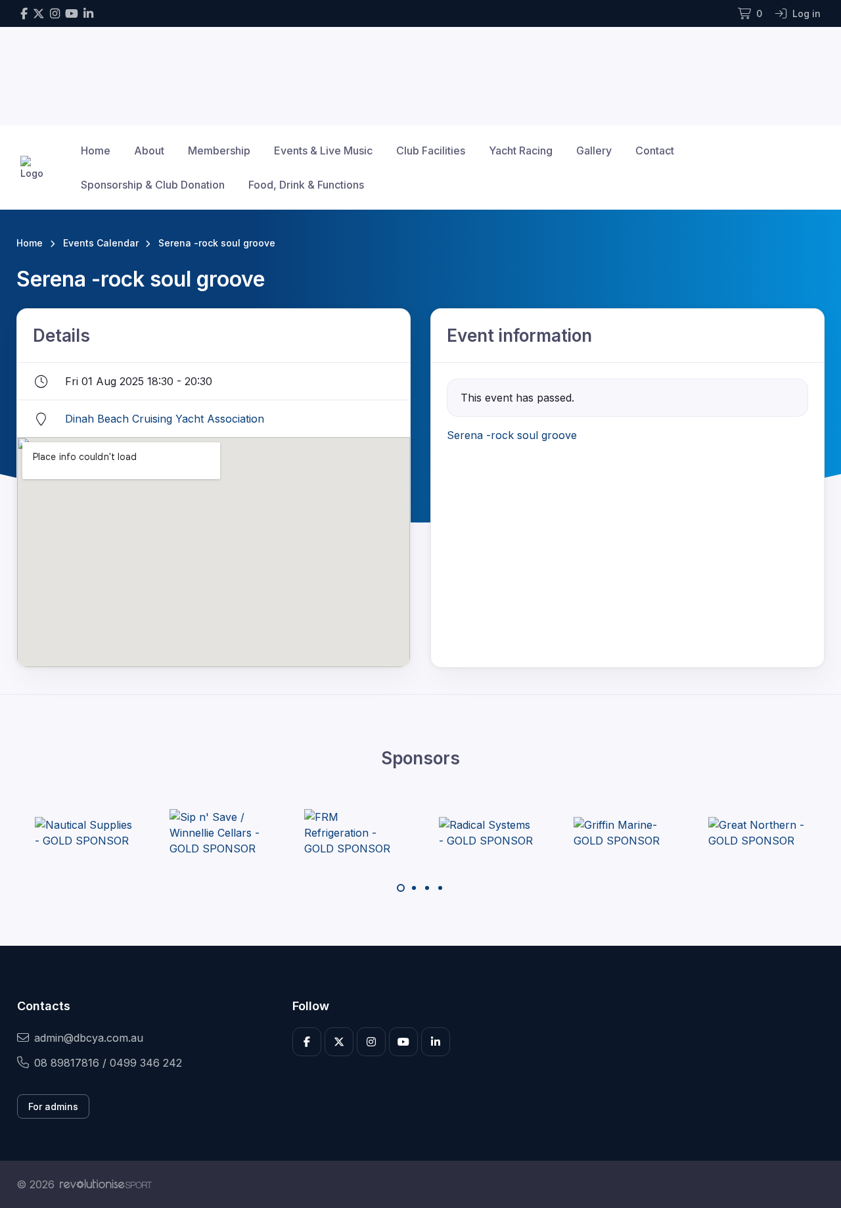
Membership (219, 150)
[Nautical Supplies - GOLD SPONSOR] (84, 832)
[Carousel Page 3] (427, 888)
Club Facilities (430, 150)
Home (95, 150)
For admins (53, 1106)
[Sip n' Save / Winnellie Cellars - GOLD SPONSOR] (219, 832)
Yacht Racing (521, 150)
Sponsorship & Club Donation (153, 184)
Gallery (594, 150)
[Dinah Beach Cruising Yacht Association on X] (39, 13)
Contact (654, 150)
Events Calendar (101, 242)
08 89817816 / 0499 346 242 (108, 1062)
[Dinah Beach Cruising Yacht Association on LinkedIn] (88, 13)
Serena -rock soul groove (512, 435)
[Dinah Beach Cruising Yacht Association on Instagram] (55, 13)
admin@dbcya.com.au (88, 1037)
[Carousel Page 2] (414, 888)
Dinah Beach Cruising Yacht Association (164, 418)
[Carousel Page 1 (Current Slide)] (401, 888)
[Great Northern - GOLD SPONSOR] (757, 832)
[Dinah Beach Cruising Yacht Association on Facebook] (24, 13)
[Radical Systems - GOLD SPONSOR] (488, 832)
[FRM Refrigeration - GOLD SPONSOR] (353, 832)
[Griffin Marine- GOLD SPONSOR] (623, 832)
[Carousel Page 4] (440, 888)
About (149, 150)
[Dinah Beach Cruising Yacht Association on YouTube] (71, 13)
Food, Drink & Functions (306, 184)
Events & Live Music (323, 150)
